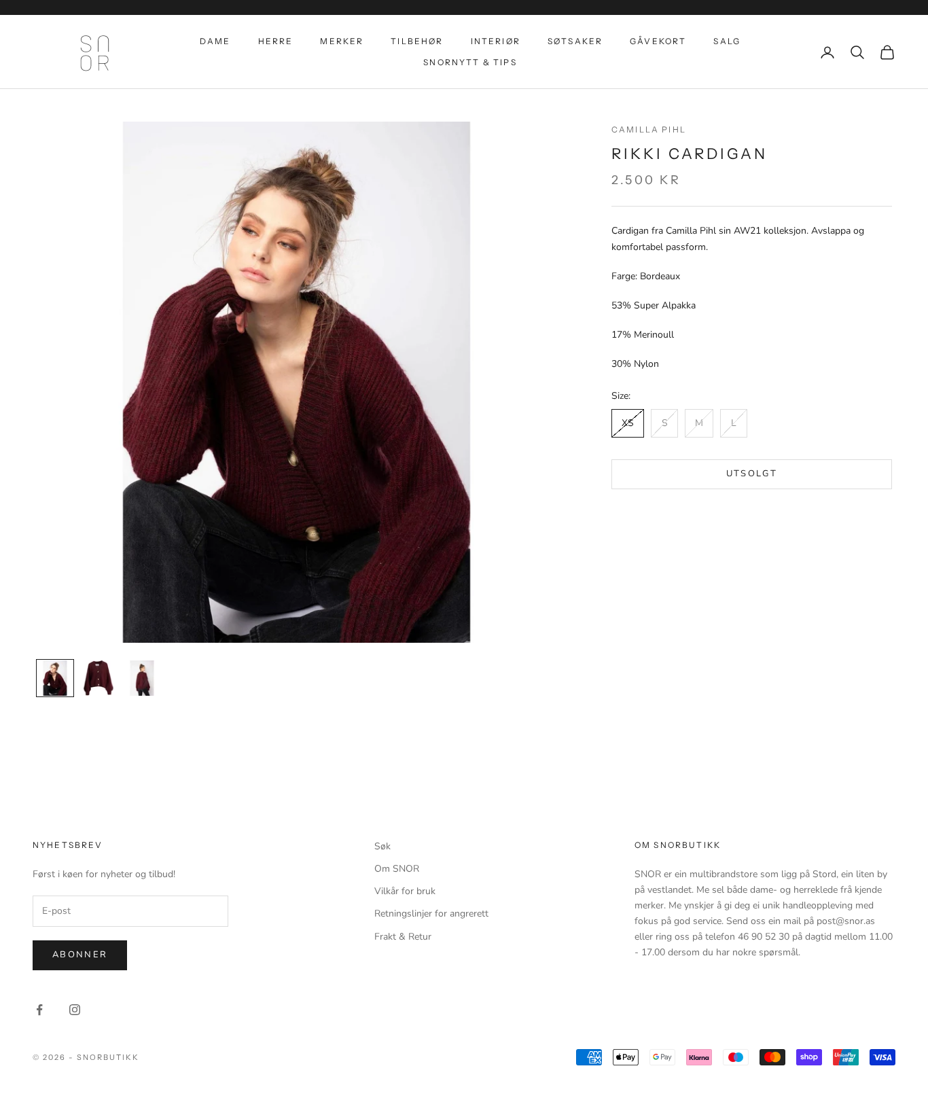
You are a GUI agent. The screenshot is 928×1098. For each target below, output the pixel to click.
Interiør (495, 41)
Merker (341, 41)
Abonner (79, 955)
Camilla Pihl (648, 129)
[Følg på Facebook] (39, 1009)
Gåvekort (658, 41)
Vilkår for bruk (404, 891)
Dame (215, 41)
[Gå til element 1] (55, 678)
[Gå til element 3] (142, 678)
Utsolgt (751, 474)
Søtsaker (575, 41)
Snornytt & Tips (469, 62)
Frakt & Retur (402, 936)
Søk (382, 846)
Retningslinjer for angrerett (431, 913)
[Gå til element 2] (98, 678)
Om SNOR (396, 868)
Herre (275, 41)
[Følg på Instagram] (75, 1009)
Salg (726, 41)
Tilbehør (417, 41)
